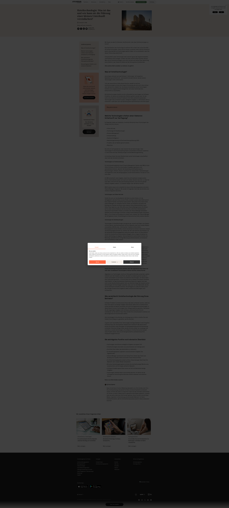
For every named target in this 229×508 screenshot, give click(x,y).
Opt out (97, 262)
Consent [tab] (96, 247)
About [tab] (132, 247)
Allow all (131, 262)
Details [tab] (114, 247)
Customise (114, 262)
